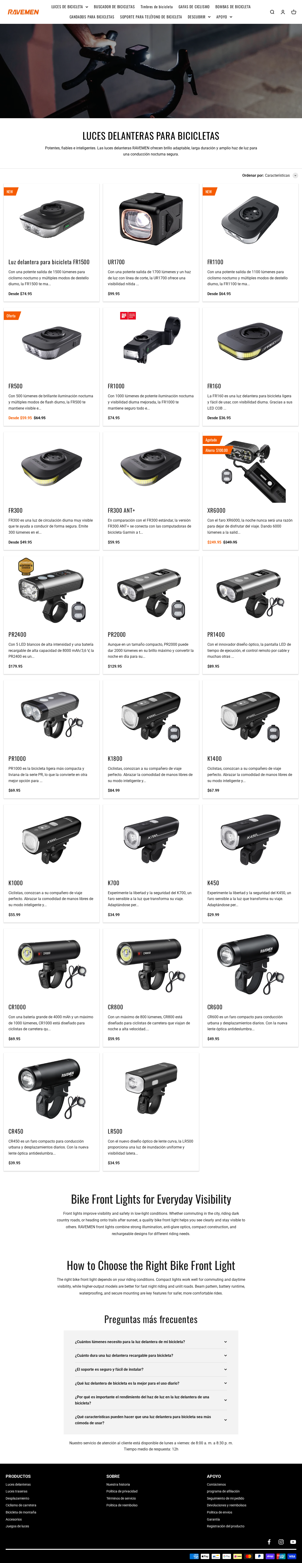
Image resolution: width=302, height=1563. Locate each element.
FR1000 (116, 385)
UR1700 (116, 261)
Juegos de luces (17, 1526)
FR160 (214, 385)
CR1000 (17, 1006)
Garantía (213, 1519)
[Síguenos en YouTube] (293, 1542)
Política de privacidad (122, 1491)
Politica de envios (219, 1512)
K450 (213, 882)
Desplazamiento (17, 1498)
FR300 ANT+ (121, 510)
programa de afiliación (223, 1491)
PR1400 (216, 634)
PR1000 (17, 758)
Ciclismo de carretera (21, 1505)
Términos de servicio (121, 1498)
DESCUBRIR (197, 17)
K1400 (214, 758)
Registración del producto (225, 1526)
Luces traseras (16, 1491)
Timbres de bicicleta (157, 6)
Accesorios (14, 1519)
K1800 (115, 758)
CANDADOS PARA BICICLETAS (92, 17)
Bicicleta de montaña (21, 1512)
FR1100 (215, 261)
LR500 (115, 1131)
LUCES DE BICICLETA (67, 6)
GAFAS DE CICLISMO (194, 6)
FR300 (15, 510)
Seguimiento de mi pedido (225, 1498)
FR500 (15, 385)
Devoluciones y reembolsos (226, 1505)
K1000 (15, 882)
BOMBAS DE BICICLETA (233, 6)
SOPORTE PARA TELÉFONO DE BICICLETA (151, 17)
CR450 (15, 1131)
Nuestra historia (118, 1484)
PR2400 (17, 634)
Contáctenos (216, 1484)
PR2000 (117, 634)
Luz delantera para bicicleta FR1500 (49, 261)
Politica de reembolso (122, 1505)
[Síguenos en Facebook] (269, 1542)
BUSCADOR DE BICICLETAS (114, 6)
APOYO (221, 17)
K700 (113, 882)
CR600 (214, 1006)
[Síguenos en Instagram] (281, 1542)
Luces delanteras (18, 1484)
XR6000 (216, 510)
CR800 (115, 1006)
